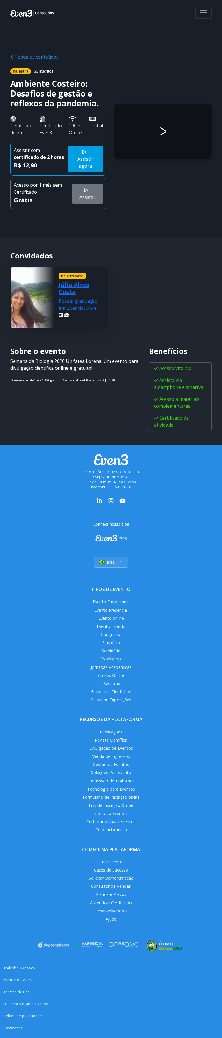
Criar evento (111, 862)
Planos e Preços (111, 894)
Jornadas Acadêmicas (111, 667)
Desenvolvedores (111, 911)
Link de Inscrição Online (111, 805)
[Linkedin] (61, 315)
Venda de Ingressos (111, 756)
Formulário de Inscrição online (111, 797)
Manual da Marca (18, 979)
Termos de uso (16, 991)
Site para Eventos (111, 813)
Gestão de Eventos (111, 764)
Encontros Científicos (111, 691)
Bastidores (12, 1027)
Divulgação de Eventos (111, 748)
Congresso (111, 634)
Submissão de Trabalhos (111, 781)
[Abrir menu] (203, 13)
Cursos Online (111, 675)
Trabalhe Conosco (19, 967)
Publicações (111, 732)
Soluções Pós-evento (111, 772)
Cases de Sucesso (111, 870)
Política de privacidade (22, 1015)
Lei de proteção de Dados (25, 1003)
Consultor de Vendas (111, 886)
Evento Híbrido (111, 626)
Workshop (111, 659)
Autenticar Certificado (111, 902)
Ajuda (111, 919)
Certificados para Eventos (111, 821)
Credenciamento (111, 829)
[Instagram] (111, 500)
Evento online (111, 618)
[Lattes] (67, 315)
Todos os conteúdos (36, 57)
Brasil (111, 562)
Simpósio (111, 642)
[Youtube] (122, 500)
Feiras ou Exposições (111, 699)
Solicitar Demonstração (111, 878)
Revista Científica (111, 740)
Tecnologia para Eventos (111, 789)
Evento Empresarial (111, 601)
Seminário (111, 650)
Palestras (111, 683)
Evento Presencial (111, 610)
